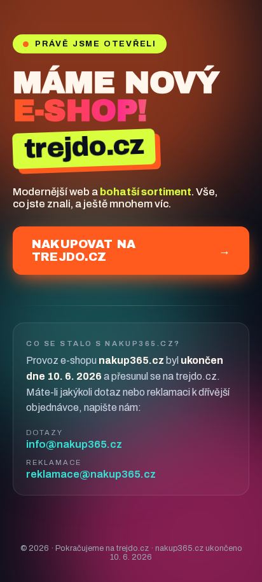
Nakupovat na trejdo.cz (131, 250)
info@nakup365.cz (74, 444)
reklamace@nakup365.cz (91, 474)
